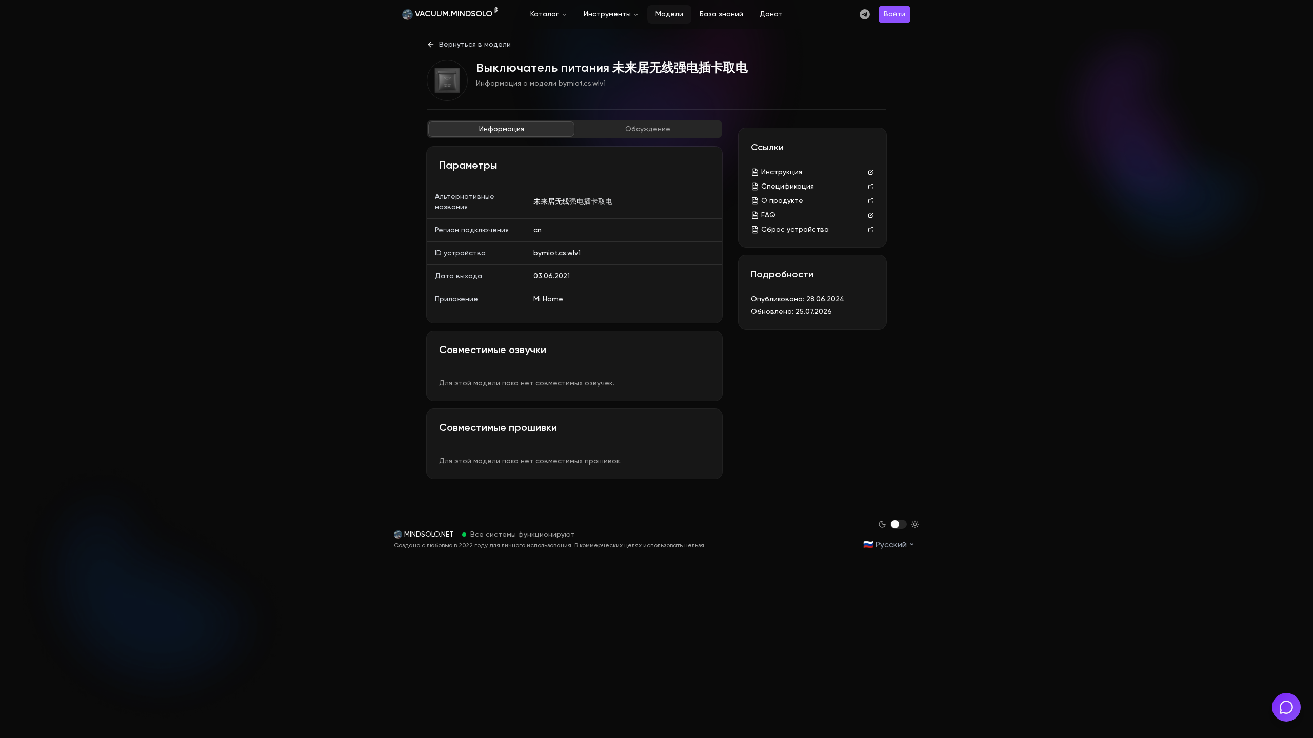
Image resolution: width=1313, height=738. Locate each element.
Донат (771, 14)
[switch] (898, 524)
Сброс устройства (795, 229)
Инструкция (781, 172)
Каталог (544, 14)
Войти (894, 14)
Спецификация (787, 186)
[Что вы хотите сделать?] (1286, 707)
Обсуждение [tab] (647, 129)
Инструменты (607, 14)
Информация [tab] (501, 129)
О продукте (782, 200)
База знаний (721, 14)
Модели (669, 14)
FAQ (768, 215)
